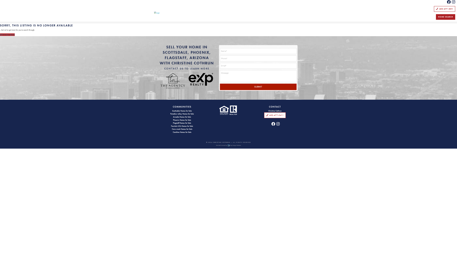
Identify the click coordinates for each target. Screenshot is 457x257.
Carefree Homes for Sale (182, 132)
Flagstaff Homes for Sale (182, 123)
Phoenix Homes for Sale (182, 120)
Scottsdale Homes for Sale (182, 111)
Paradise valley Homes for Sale (182, 114)
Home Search (445, 17)
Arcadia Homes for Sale (182, 117)
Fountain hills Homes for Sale (182, 126)
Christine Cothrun (221, 142)
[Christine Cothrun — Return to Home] (228, 12)
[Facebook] (449, 2)
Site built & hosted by (228, 145)
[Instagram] (453, 2)
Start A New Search (7, 34)
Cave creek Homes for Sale (182, 129)
